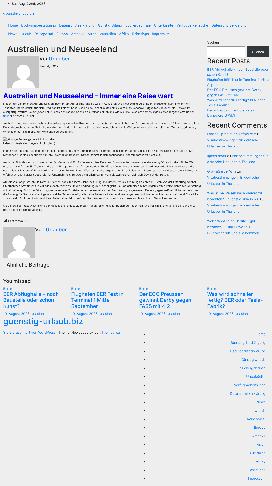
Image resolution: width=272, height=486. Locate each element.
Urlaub (26, 34)
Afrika (124, 34)
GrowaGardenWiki (221, 171)
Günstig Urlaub (110, 25)
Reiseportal (44, 34)
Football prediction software (230, 134)
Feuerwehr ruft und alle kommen (233, 233)
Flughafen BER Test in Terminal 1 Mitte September (97, 300)
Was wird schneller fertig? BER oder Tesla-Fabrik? (235, 300)
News (12, 34)
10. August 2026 (17, 314)
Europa (62, 34)
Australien (108, 34)
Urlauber (59, 59)
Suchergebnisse (138, 25)
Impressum (161, 34)
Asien (92, 34)
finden (7, 116)
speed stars (216, 156)
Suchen (213, 42)
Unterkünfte (163, 25)
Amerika (77, 34)
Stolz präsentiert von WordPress (30, 332)
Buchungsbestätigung (38, 25)
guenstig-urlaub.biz (18, 13)
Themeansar (111, 332)
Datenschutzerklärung (77, 25)
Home (13, 25)
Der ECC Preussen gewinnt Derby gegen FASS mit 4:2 (165, 300)
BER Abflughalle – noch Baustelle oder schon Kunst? (31, 300)
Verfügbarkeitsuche (192, 25)
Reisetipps (140, 34)
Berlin (7, 289)
